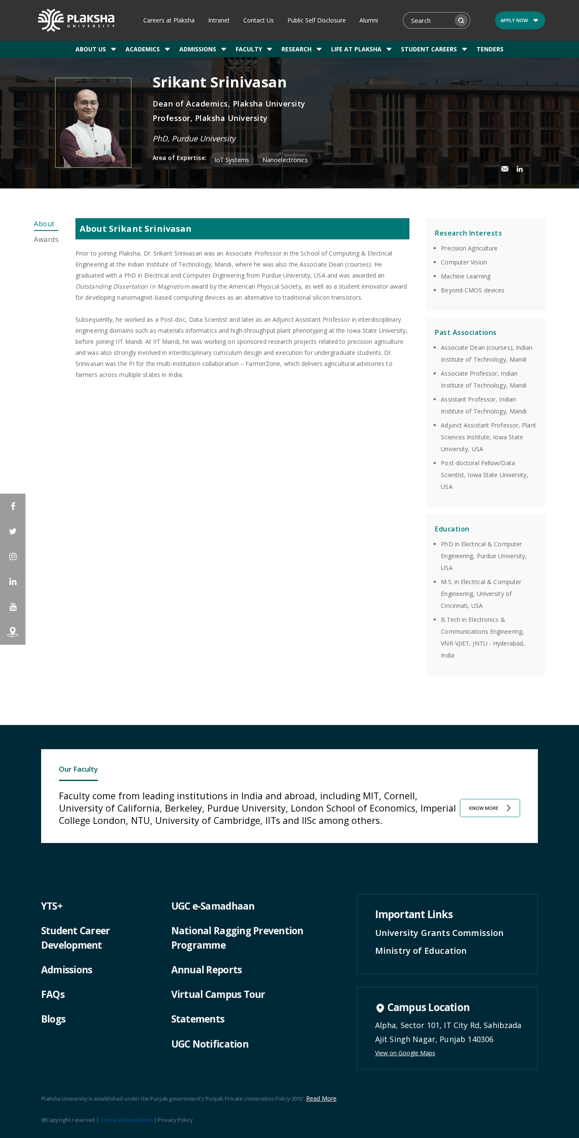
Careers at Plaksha (169, 20)
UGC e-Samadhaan (213, 906)
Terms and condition (126, 1120)
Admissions (197, 49)
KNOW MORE (483, 808)
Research (296, 49)
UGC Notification (209, 1044)
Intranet (219, 20)
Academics (142, 49)
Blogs (53, 1019)
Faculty (249, 49)
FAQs (52, 994)
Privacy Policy (175, 1120)
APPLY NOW (514, 20)
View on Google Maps (405, 1053)
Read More (321, 1098)
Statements (198, 1019)
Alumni (368, 20)
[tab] (46, 224)
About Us (90, 49)
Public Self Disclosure (316, 20)
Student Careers (429, 49)
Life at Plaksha (356, 49)
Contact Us (258, 20)
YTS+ (51, 906)
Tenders (490, 49)
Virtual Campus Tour (218, 994)
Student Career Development (75, 938)
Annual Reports (206, 969)
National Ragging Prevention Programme (237, 938)
